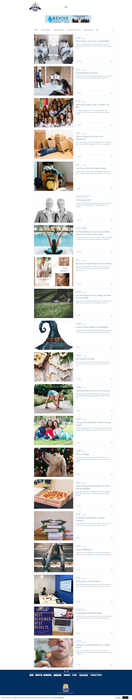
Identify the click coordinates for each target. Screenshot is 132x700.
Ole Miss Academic (46, 30)
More (97, 30)
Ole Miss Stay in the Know (74, 30)
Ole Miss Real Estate (59, 30)
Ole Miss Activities (88, 30)
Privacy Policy (60, 697)
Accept (125, 697)
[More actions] (112, 38)
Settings (118, 697)
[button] (66, 7)
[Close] (130, 697)
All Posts (36, 30)
